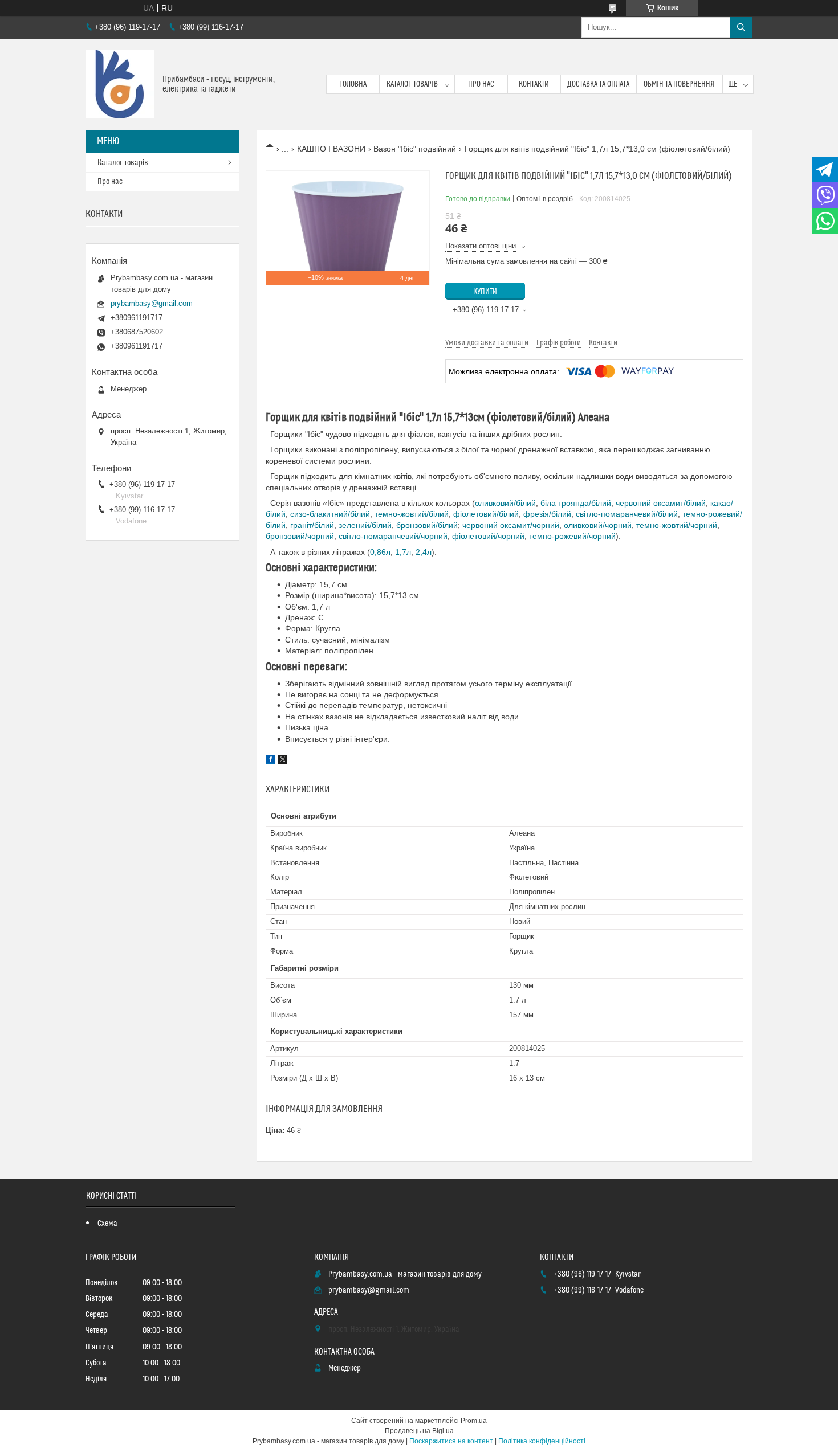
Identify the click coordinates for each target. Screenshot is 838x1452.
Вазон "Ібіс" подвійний (414, 148)
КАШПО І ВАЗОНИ (331, 148)
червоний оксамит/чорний (510, 525)
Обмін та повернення (679, 84)
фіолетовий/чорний (488, 536)
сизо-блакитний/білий (330, 513)
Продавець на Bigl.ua (419, 1431)
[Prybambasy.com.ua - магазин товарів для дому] (120, 84)
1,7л (403, 552)
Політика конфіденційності (541, 1441)
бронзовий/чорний (300, 536)
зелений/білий (365, 525)
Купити (485, 291)
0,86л (380, 552)
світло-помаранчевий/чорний (393, 536)
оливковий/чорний (598, 525)
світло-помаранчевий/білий (627, 513)
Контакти (534, 84)
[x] (282, 761)
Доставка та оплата (598, 84)
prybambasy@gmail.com (152, 303)
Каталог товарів (412, 84)
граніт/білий (312, 525)
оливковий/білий (505, 503)
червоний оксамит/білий (661, 503)
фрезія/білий (547, 513)
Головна (353, 84)
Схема (107, 1223)
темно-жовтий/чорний (676, 525)
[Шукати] (741, 27)
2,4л (424, 552)
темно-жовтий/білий (412, 513)
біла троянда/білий (575, 503)
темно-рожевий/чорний (572, 536)
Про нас (481, 84)
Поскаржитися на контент (451, 1441)
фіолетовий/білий (486, 513)
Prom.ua (474, 1421)
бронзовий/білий (427, 525)
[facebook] (270, 761)
